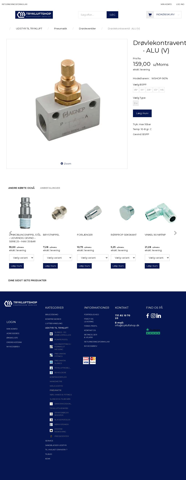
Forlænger (85, 234)
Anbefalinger (50, 187)
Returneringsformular (14, 4)
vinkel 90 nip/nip (155, 234)
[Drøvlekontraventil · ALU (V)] (67, 99)
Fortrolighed (91, 314)
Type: (139, 97)
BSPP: (140, 84)
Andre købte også (21, 187)
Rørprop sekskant (124, 234)
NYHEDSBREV (90, 346)
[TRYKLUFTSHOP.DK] (34, 14)
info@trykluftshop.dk (127, 325)
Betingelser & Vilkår (90, 335)
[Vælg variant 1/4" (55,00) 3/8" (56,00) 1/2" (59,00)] (21, 257)
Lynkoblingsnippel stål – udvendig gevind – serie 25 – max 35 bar (25, 238)
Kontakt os (90, 330)
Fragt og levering (89, 320)
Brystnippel (51, 234)
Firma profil (90, 326)
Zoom (67, 163)
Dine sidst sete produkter (27, 280)
